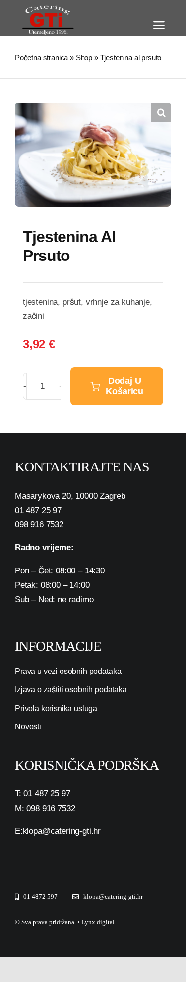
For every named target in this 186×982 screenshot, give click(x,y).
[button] (161, 112)
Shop (84, 57)
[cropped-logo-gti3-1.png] (46, 9)
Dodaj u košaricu (124, 386)
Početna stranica (41, 57)
